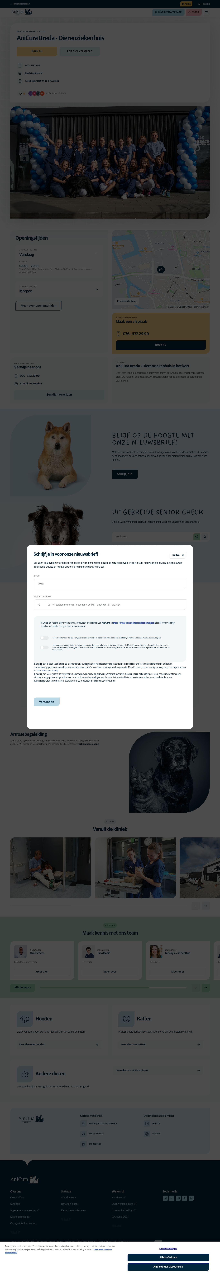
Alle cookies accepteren (168, 1266)
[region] (110, 1258)
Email (37, 575)
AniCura (106, 623)
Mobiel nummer (42, 596)
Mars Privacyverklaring (47, 671)
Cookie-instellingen (168, 1249)
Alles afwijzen (168, 1257)
